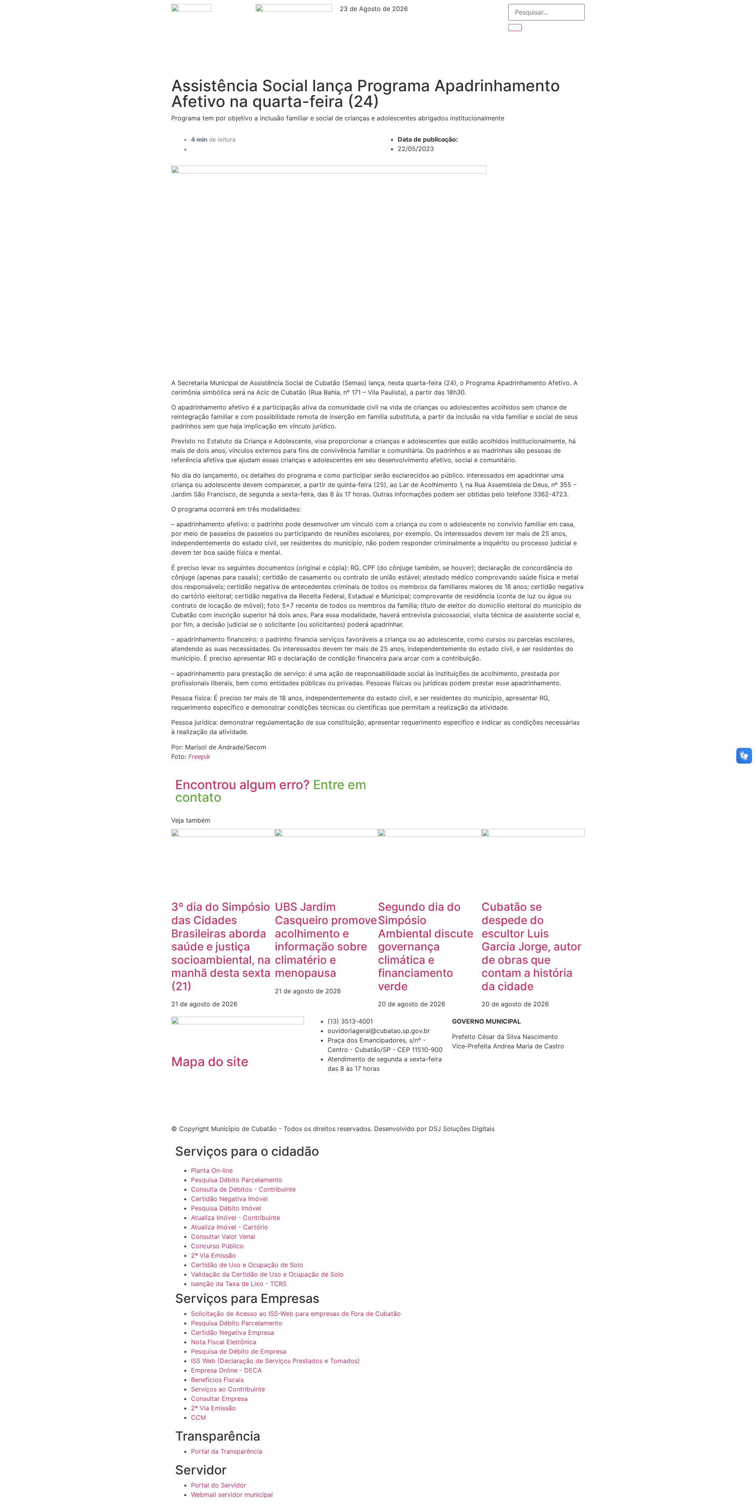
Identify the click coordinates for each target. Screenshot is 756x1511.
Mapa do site (209, 1061)
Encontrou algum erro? (270, 791)
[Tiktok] (434, 36)
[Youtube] (477, 14)
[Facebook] (434, 14)
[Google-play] (455, 36)
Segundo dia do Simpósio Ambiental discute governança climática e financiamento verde (425, 946)
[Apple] (477, 36)
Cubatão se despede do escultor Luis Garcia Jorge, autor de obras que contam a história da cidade (532, 946)
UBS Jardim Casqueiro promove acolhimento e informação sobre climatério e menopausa (326, 940)
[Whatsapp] (434, 58)
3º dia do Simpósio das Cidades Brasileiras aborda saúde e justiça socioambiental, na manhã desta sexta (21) (221, 946)
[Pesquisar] (515, 27)
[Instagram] (455, 14)
